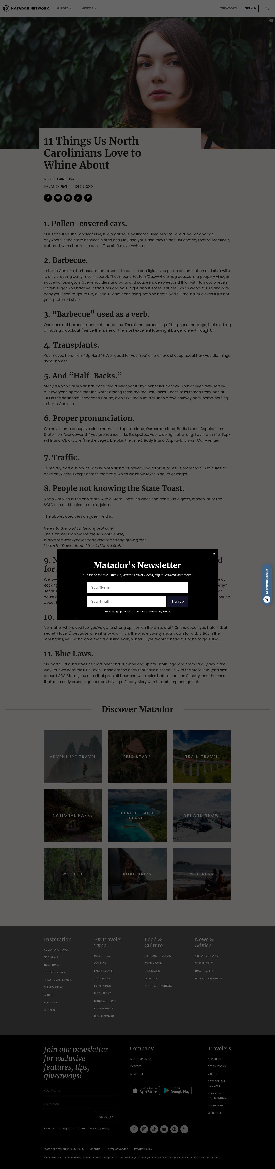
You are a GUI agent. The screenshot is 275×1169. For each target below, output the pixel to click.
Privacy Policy (161, 611)
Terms (143, 611)
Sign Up (178, 601)
